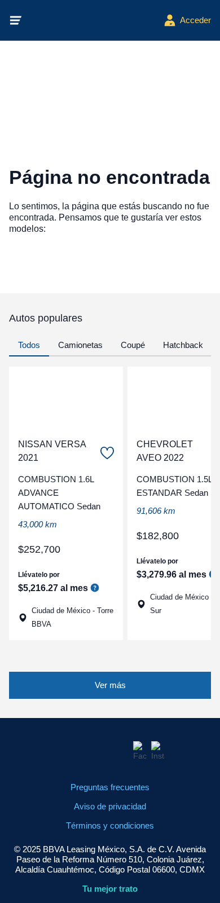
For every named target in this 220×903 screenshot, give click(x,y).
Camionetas (80, 345)
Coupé (133, 345)
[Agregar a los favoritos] (107, 453)
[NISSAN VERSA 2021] (66, 398)
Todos (29, 345)
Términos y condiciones (110, 825)
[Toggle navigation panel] (16, 20)
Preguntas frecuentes (110, 787)
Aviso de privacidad (110, 806)
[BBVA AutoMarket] (93, 20)
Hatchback (183, 345)
